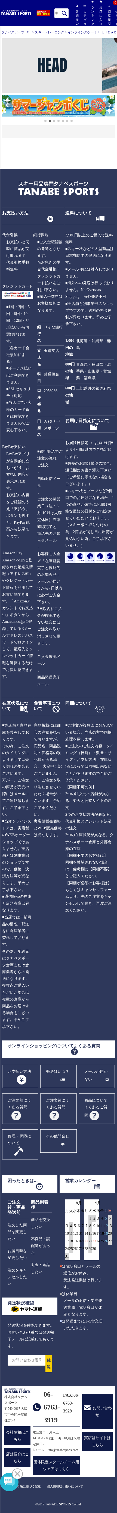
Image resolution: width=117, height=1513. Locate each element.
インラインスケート (82, 32)
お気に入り (100, 16)
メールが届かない (95, 1075)
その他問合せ (57, 1136)
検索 (64, 13)
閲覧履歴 (109, 18)
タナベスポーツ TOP (16, 32)
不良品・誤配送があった (40, 1246)
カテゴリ (85, 18)
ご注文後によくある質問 (57, 1103)
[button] (4, 107)
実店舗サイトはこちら (97, 1441)
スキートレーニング (49, 32)
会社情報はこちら (17, 1435)
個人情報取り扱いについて (65, 1486)
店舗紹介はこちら (17, 1457)
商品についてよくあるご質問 (95, 1107)
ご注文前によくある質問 (19, 1103)
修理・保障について (19, 1139)
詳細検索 (77, 18)
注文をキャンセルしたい (17, 1277)
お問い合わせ (102, 1411)
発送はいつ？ (57, 1072)
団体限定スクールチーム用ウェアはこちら (56, 1465)
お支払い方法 (19, 1072)
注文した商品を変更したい (17, 1232)
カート (116, 18)
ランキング (92, 16)
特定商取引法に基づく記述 (23, 1486)
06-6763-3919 (52, 1407)
